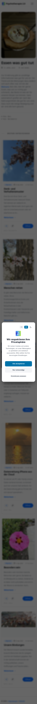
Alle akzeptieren (18, 364)
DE (26, 327)
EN (21, 327)
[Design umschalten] (30, 327)
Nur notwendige (18, 370)
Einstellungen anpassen (18, 376)
